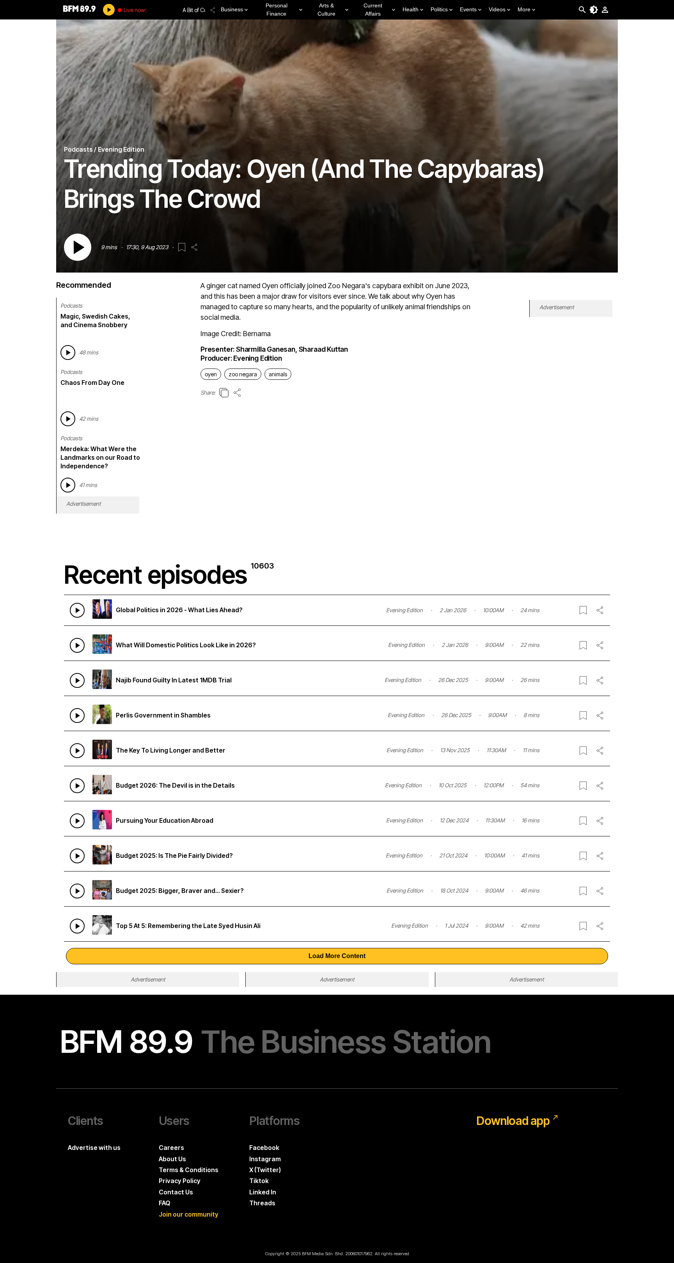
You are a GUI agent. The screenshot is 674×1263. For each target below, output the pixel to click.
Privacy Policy (179, 1181)
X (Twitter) (265, 1170)
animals (278, 374)
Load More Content (337, 956)
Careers (171, 1147)
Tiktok (259, 1181)
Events (468, 9)
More (524, 9)
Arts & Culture (326, 9)
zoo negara (243, 374)
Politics (439, 9)
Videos (497, 9)
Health (411, 9)
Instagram (265, 1159)
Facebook (264, 1147)
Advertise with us (94, 1147)
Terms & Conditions (188, 1170)
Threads (262, 1203)
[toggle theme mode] (593, 9)
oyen (211, 374)
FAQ (164, 1203)
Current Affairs (373, 9)
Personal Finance (276, 9)
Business (232, 9)
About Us (172, 1159)
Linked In (262, 1192)
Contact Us (176, 1192)
